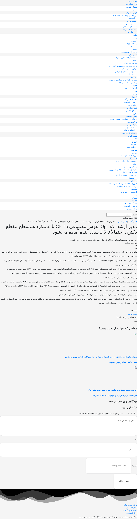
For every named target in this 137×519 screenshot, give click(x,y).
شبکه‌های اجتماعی (130, 27)
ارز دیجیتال (133, 74)
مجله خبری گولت (130, 505)
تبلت (135, 35)
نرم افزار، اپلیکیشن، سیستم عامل (123, 15)
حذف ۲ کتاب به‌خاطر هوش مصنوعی (123, 362)
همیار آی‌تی (132, 1)
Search (134, 215)
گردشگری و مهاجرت (129, 88)
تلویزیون (133, 41)
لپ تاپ (134, 46)
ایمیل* (134, 466)
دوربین (134, 38)
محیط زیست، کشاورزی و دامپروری (123, 66)
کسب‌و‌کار (133, 55)
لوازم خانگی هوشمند (129, 52)
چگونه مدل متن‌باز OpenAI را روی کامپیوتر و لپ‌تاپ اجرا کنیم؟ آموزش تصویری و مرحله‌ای (101, 357)
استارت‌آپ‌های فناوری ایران (126, 57)
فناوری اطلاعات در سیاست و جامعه (123, 80)
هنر (135, 91)
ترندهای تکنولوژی (130, 102)
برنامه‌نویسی (132, 18)
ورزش (134, 94)
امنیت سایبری (131, 24)
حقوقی (134, 85)
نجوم (135, 10)
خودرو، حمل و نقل (129, 69)
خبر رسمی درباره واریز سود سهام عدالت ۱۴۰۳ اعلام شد (114, 395)
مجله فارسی (132, 105)
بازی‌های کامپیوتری (129, 29)
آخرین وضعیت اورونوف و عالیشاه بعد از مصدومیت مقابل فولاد (112, 390)
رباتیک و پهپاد (132, 43)
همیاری (134, 97)
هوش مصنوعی (131, 13)
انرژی (134, 60)
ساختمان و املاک (130, 63)
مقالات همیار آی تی (129, 100)
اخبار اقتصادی (131, 508)
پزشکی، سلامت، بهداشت (127, 83)
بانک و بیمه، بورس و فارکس (126, 71)
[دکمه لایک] (135, 321)
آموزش (134, 77)
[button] (68, 211)
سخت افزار (132, 32)
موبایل (134, 49)
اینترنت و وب (132, 21)
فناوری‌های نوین (131, 4)
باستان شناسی (131, 7)
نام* (135, 439)
